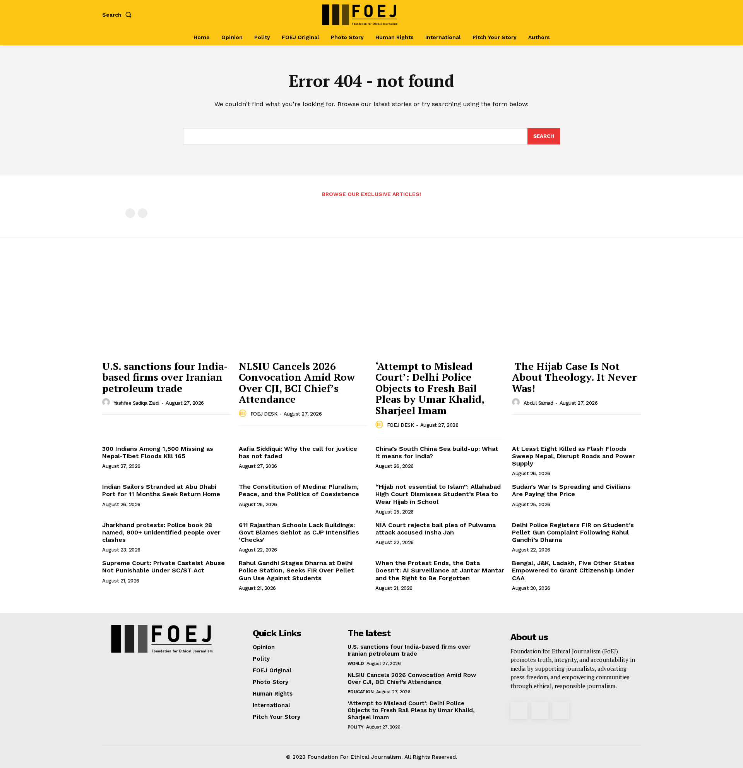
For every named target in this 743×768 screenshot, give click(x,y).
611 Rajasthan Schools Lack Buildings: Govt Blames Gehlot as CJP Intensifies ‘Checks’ (299, 532)
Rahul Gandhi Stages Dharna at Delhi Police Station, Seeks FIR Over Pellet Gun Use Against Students (296, 570)
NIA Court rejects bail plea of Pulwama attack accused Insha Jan (435, 528)
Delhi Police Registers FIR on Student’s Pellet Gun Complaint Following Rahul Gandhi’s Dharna (573, 532)
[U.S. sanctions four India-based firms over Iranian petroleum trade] (166, 308)
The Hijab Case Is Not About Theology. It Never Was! (574, 377)
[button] (118, 15)
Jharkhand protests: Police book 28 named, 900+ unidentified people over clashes (161, 532)
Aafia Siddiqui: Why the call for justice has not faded (298, 452)
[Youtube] (632, 14)
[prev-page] (130, 213)
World (356, 663)
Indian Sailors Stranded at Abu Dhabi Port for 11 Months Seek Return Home (161, 490)
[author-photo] (107, 402)
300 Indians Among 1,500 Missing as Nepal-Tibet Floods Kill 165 (157, 452)
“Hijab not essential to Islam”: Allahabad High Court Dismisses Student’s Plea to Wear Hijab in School (438, 494)
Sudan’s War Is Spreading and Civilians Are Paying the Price (571, 490)
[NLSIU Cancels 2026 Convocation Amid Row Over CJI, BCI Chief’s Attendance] (303, 308)
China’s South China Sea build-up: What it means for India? (436, 452)
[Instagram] (607, 14)
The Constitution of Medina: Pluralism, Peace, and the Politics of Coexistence (300, 490)
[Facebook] (595, 14)
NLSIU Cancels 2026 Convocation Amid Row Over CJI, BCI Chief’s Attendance (297, 382)
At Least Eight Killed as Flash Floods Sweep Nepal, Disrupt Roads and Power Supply (573, 456)
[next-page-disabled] (142, 213)
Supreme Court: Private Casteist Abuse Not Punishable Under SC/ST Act (163, 566)
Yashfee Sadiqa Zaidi (136, 403)
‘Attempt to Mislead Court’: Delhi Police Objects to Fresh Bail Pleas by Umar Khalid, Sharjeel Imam (429, 388)
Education (361, 691)
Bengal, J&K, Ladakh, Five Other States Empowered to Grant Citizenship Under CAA (573, 570)
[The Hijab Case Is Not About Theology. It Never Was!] (576, 308)
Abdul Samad (538, 403)
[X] (620, 14)
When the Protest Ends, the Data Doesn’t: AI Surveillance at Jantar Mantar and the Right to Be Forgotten (439, 570)
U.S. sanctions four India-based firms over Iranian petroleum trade (165, 377)
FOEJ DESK (263, 414)
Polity (356, 727)
